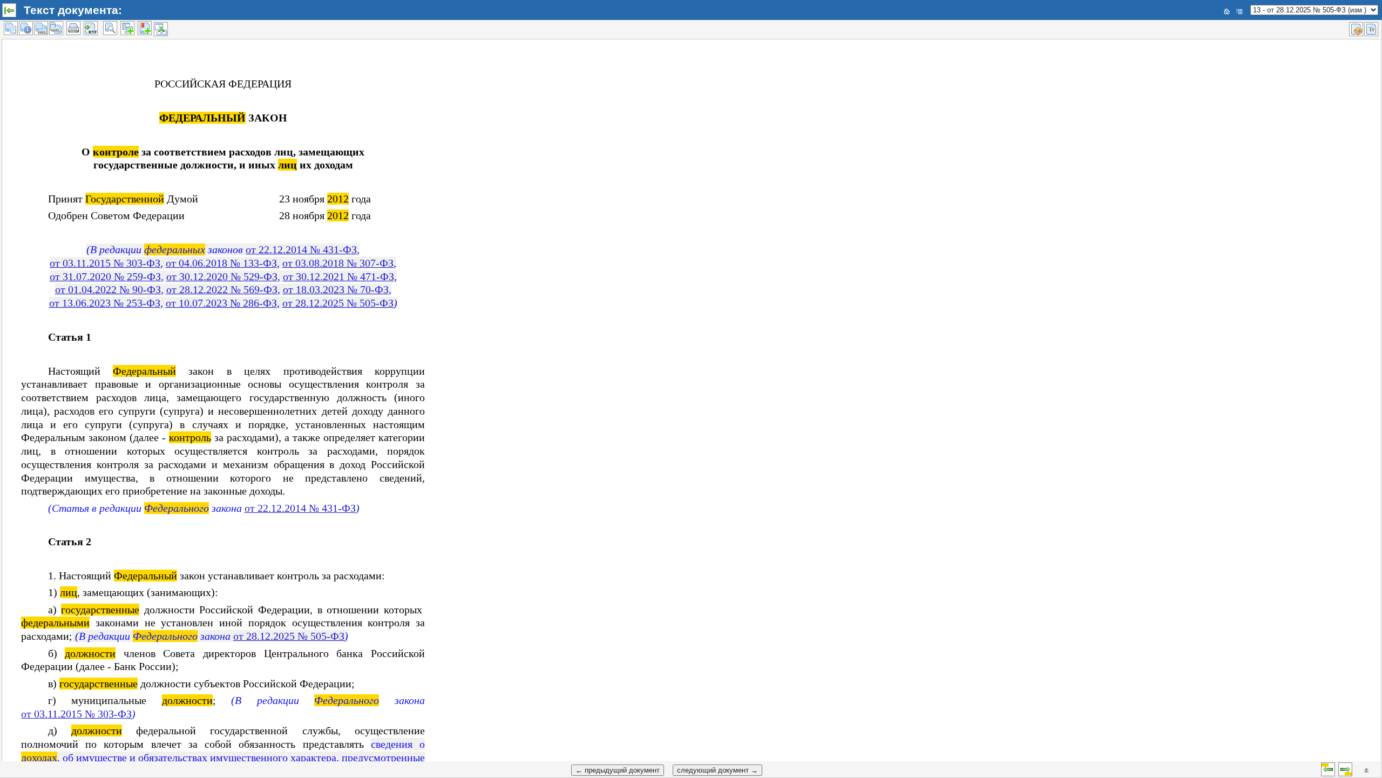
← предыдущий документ (617, 770)
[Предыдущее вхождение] (1328, 769)
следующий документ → (717, 770)
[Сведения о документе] (26, 28)
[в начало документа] (1366, 770)
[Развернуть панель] (9, 10)
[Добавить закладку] (145, 28)
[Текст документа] (11, 28)
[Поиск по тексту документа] (110, 28)
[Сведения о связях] (41, 28)
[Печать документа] (73, 28)
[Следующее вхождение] (1345, 769)
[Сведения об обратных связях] (56, 28)
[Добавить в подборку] (127, 28)
